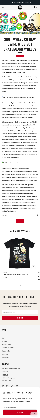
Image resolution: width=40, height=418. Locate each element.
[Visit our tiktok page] (12, 385)
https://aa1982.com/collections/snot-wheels (14, 171)
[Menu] (3, 7)
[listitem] (20, 2)
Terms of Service (6, 344)
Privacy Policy (5, 357)
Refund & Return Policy (8, 348)
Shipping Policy (6, 351)
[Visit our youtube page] (16, 385)
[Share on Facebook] (37, 215)
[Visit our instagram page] (7, 385)
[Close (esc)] (37, 390)
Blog (3, 338)
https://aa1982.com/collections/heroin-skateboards (19, 117)
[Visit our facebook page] (2, 385)
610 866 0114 (5, 372)
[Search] (37, 7)
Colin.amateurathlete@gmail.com (11, 368)
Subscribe (20, 413)
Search (4, 335)
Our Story (4, 341)
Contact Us (5, 354)
